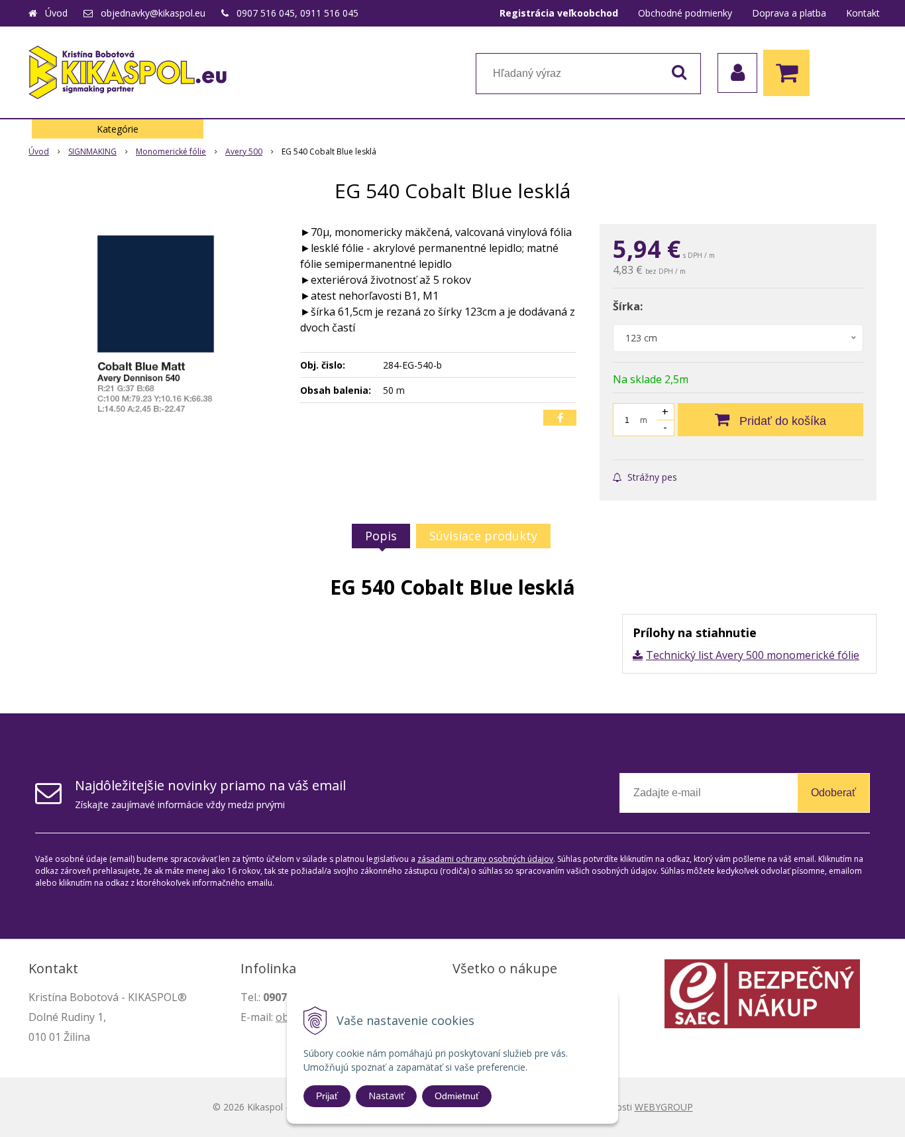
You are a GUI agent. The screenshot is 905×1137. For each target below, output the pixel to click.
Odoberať (833, 792)
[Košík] (789, 73)
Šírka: (628, 306)
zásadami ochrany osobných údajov (485, 859)
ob (282, 1017)
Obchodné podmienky (685, 13)
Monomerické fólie (171, 151)
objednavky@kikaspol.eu (153, 13)
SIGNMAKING (92, 151)
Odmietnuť (457, 1096)
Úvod (56, 13)
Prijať (327, 1096)
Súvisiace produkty (483, 536)
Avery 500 (243, 151)
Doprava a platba (789, 13)
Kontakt (863, 13)
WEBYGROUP (664, 1107)
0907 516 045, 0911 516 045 (297, 13)
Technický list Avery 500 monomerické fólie (752, 655)
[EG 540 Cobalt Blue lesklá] (155, 323)
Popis (381, 536)
